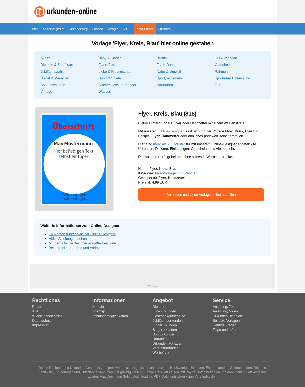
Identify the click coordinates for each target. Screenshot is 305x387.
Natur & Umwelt (169, 72)
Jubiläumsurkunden (167, 321)
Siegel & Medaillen (54, 78)
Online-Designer (171, 131)
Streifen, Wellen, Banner (117, 85)
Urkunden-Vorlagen (167, 343)
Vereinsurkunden (165, 348)
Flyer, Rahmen (168, 65)
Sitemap (98, 311)
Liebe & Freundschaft (115, 72)
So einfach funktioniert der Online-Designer (82, 234)
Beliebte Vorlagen (226, 321)
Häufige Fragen (224, 325)
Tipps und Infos (224, 330)
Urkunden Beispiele (228, 316)
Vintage (46, 92)
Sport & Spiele (110, 78)
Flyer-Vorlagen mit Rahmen (176, 173)
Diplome (158, 307)
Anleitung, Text (224, 307)
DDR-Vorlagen (226, 58)
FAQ (125, 29)
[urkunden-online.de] (65, 16)
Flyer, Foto (107, 65)
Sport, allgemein (169, 78)
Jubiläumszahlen (53, 72)
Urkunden (159, 339)
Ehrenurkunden (164, 311)
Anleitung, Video (225, 311)
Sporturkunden (163, 334)
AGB (35, 311)
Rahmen (221, 72)
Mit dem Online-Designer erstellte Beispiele (82, 243)
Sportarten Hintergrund (232, 78)
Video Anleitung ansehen (68, 239)
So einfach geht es (53, 29)
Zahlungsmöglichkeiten (110, 316)
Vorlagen (113, 29)
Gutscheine (223, 65)
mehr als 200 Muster (169, 144)
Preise (37, 307)
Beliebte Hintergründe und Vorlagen (76, 248)
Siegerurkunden (164, 330)
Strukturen (165, 85)
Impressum (41, 325)
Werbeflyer (161, 353)
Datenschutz (42, 321)
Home (34, 29)
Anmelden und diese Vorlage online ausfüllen (201, 195)
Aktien (45, 58)
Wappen (105, 92)
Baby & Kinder (110, 58)
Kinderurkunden (164, 325)
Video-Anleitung (78, 29)
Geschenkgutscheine (168, 316)
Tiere (218, 85)
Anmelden (164, 29)
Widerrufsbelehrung (47, 316)
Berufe (162, 58)
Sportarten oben (52, 85)
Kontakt (98, 307)
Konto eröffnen (145, 29)
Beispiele (97, 29)
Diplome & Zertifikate (56, 65)
